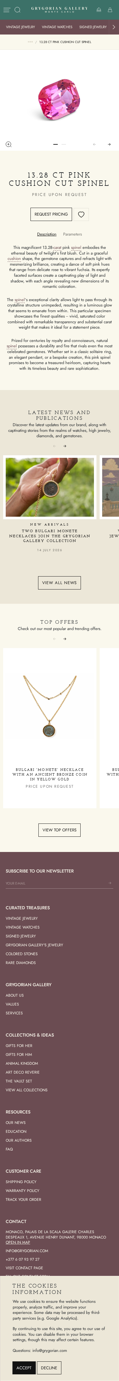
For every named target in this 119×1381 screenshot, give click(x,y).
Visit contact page (24, 1268)
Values (12, 1004)
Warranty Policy (22, 1191)
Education (16, 1131)
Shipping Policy (21, 1182)
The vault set (19, 1081)
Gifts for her (19, 1046)
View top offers (59, 830)
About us (15, 995)
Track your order (23, 1199)
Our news (16, 1123)
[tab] (46, 234)
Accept (24, 1368)
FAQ (9, 1149)
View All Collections (27, 1090)
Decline (49, 1368)
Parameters (72, 234)
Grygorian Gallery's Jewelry (34, 945)
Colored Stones (22, 954)
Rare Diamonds (21, 963)
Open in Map (18, 1242)
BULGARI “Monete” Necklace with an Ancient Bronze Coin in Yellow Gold (50, 774)
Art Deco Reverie (23, 1072)
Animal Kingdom (22, 1063)
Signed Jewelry (93, 26)
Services (14, 1013)
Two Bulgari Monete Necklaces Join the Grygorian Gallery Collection (49, 536)
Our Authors (19, 1140)
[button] (114, 27)
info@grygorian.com (27, 1251)
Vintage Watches (57, 26)
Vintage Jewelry (20, 26)
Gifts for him (19, 1054)
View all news (59, 583)
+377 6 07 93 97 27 (22, 1259)
